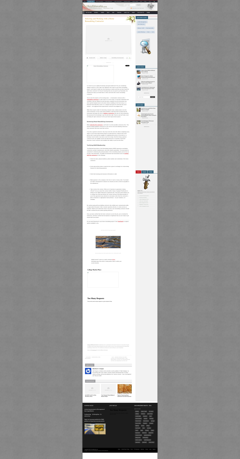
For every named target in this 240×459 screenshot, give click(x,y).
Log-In (150, 449)
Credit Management (99, 1)
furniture (143, 413)
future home (138, 421)
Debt (113, 12)
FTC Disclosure (93, 350)
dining (148, 425)
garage (152, 421)
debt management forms (143, 202)
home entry (151, 442)
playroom (151, 432)
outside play (138, 416)
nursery (146, 430)
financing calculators (143, 197)
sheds (152, 430)
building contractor (119, 357)
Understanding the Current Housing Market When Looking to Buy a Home (148, 115)
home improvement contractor (119, 359)
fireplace (145, 423)
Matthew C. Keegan (103, 57)
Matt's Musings (123, 371)
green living (150, 413)
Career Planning (141, 31)
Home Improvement (120, 57)
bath (151, 416)
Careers (102, 12)
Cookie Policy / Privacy (125, 449)
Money (133, 12)
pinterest (107, 337)
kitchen (137, 411)
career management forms (144, 206)
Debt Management (108, 1)
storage (151, 423)
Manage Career (135, 1)
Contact (146, 449)
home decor (146, 421)
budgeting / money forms (143, 204)
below (113, 259)
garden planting (147, 435)
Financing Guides (127, 1)
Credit (108, 12)
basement (138, 432)
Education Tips (141, 12)
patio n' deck (143, 411)
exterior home (139, 435)
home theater (138, 418)
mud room (138, 428)
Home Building (114, 57)
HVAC (137, 430)
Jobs (141, 1)
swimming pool (147, 440)
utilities (137, 413)
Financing (119, 12)
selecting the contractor (96, 124)
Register (154, 449)
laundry (145, 418)
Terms (131, 449)
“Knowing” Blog (91, 1)
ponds (142, 425)
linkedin (101, 337)
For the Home (89, 12)
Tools (150, 1)
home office (138, 423)
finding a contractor (109, 113)
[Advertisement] (147, 155)
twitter (90, 337)
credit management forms (144, 199)
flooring (151, 418)
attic (144, 428)
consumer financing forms (144, 195)
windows (145, 416)
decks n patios (139, 440)
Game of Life (126, 12)
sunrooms (138, 442)
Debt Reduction (141, 24)
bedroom (144, 432)
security (148, 428)
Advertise (142, 449)
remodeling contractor (93, 99)
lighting (137, 425)
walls (142, 430)
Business (96, 12)
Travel (145, 1)
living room (138, 437)
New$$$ (148, 12)
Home (85, 1)
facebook (96, 337)
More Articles (146, 126)
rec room (151, 411)
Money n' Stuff (141, 28)
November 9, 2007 (92, 57)
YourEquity (120, 221)
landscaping (145, 437)
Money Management (118, 1)
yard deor (144, 442)
